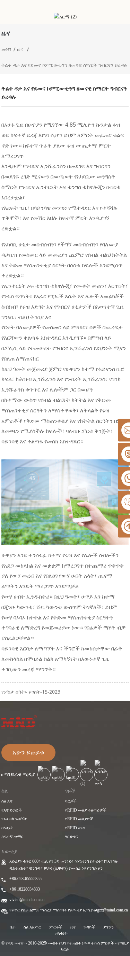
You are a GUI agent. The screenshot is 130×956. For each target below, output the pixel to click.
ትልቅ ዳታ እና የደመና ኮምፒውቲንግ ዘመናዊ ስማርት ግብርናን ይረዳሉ (64, 65)
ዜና (20, 49)
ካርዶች (71, 801)
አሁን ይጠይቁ (28, 752)
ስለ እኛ (6, 801)
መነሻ (6, 49)
